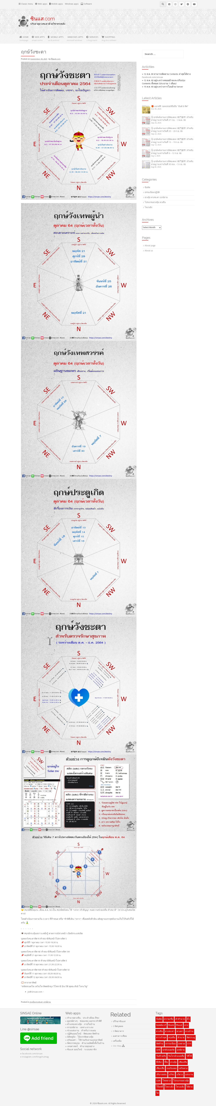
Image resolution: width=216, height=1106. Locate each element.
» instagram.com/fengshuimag (34, 1057)
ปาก (189, 1044)
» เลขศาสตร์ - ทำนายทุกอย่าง (79, 1046)
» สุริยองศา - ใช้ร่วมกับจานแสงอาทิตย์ (83, 1040)
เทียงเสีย (183, 1062)
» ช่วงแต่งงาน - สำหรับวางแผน (80, 1030)
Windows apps (71, 4)
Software (87, 4)
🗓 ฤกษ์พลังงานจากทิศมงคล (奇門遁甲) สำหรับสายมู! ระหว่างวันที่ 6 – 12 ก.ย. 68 (172, 152)
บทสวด (181, 1044)
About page (150, 246)
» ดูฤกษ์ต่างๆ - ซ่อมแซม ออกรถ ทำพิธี (83, 1021)
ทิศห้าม (159, 1044)
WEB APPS (38, 39)
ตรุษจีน (171, 1037)
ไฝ (157, 1093)
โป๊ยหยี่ (159, 1087)
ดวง (186, 1025)
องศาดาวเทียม (120, 1036)
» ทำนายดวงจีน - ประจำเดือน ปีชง (82, 1018)
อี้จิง (166, 1062)
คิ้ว (188, 1019)
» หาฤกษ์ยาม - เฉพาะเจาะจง (79, 1027)
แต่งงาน (189, 1074)
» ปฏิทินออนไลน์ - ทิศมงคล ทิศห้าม (82, 1034)
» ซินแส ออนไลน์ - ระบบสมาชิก (81, 1049)
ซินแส (179, 1025)
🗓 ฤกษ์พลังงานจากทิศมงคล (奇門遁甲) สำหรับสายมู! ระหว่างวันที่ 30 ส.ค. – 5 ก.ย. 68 (172, 163)
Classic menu (26, 4)
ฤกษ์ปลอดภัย (168, 1050)
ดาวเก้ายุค (161, 1037)
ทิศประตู (191, 1037)
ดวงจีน (159, 1031)
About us (149, 251)
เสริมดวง (183, 1068)
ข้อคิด (147, 187)
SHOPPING (109, 39)
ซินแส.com (42, 18)
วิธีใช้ (189, 1056)
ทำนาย (181, 1037)
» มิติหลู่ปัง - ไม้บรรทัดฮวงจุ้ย (79, 1037)
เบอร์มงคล (172, 1068)
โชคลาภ (167, 1081)
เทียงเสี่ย (160, 1068)
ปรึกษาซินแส (119, 1021)
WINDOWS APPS (75, 39)
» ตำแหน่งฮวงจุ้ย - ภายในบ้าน (80, 1024)
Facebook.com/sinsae (152, 77)
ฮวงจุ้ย (173, 1062)
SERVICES (92, 39)
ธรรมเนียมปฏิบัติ (152, 192)
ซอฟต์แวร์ (161, 1025)
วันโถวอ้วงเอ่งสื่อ (176, 1056)
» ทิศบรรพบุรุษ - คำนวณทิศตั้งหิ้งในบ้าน (84, 1043)
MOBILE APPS (56, 39)
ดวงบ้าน (189, 1031)
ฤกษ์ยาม (181, 1050)
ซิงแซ (171, 1025)
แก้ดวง (179, 1074)
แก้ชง (171, 1074)
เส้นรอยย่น (161, 1074)
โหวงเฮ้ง (180, 1087)
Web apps (42, 4)
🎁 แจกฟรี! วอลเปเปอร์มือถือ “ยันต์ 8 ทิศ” (169, 106)
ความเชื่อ (168, 1019)
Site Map (117, 1046)
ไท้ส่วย (189, 1087)
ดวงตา (180, 1031)
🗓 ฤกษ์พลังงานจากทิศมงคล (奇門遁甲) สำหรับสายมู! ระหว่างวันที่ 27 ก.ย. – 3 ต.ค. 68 (172, 119)
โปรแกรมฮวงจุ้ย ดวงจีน (155, 202)
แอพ (158, 1081)
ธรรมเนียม (170, 1044)
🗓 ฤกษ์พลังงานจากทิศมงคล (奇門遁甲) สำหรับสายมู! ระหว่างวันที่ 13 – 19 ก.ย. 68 (172, 141)
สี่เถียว (159, 1062)
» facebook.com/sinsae (31, 1054)
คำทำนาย (180, 1019)
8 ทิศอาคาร (118, 1031)
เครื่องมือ (117, 1041)
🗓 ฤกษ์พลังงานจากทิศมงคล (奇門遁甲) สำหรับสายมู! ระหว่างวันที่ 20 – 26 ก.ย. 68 (172, 130)
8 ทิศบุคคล (118, 1026)
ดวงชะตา (169, 1031)
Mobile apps (57, 4)
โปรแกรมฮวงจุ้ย (181, 1081)
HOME (24, 39)
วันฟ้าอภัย (161, 1056)
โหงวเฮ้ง (148, 207)
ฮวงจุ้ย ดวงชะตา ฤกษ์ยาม (40, 1002)
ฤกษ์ (158, 1050)
